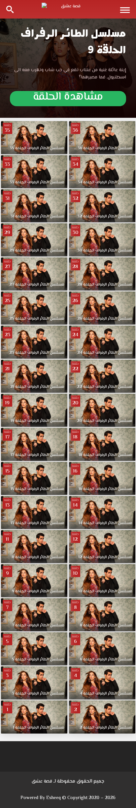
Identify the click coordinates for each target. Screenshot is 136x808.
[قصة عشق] (68, 9)
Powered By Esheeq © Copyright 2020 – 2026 (68, 798)
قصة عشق (42, 781)
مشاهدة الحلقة (68, 98)
